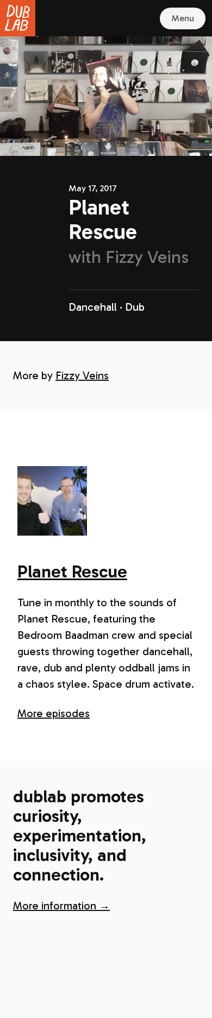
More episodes (53, 713)
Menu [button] (182, 18)
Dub (135, 306)
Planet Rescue (72, 571)
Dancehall (92, 306)
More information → (61, 905)
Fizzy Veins (82, 375)
